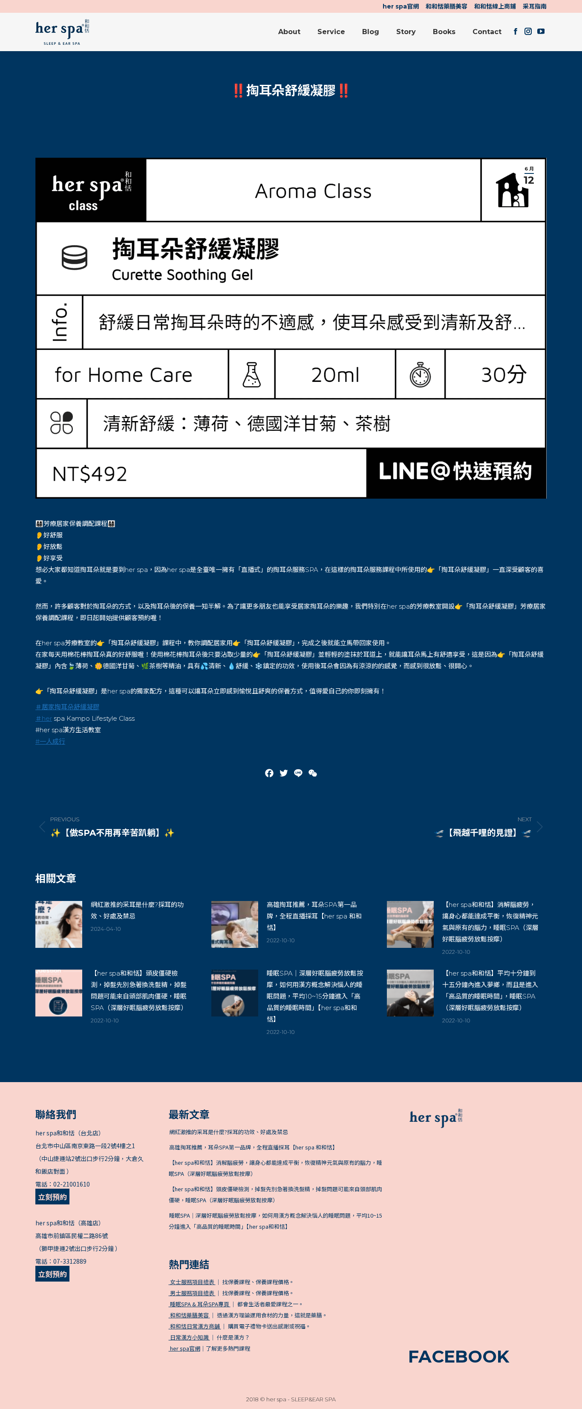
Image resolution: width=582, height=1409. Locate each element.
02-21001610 (71, 1184)
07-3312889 (69, 1261)
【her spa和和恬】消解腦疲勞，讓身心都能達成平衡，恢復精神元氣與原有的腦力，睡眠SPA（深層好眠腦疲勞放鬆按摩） (490, 922)
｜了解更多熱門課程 (210, 1348)
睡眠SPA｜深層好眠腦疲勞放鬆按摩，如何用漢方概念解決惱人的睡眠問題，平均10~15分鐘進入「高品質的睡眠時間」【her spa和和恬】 (315, 996)
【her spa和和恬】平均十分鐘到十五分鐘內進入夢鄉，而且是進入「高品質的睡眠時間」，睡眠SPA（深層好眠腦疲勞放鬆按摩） (490, 990)
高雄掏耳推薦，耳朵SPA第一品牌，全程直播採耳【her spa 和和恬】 (314, 916)
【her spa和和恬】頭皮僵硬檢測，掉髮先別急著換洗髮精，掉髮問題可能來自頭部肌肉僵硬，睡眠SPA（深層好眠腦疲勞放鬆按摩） (139, 990)
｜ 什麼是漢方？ (209, 1337)
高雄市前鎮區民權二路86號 (71, 1235)
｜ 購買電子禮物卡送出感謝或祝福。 (240, 1326)
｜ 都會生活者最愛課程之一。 (236, 1304)
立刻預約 (52, 1196)
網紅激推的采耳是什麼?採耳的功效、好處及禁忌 (137, 910)
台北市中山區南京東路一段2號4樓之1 (85, 1145)
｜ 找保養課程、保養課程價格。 (231, 1282)
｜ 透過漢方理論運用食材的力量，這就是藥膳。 (248, 1315)
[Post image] (58, 924)
